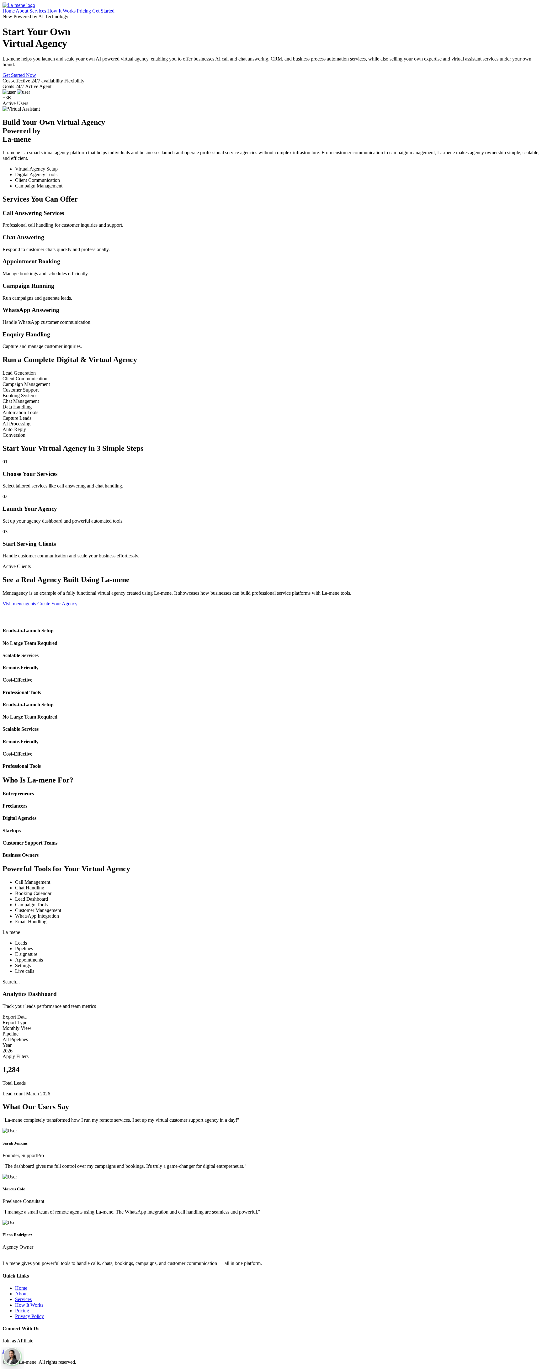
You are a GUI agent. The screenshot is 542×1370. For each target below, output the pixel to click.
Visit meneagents (19, 603)
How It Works (61, 10)
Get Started (103, 10)
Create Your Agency (57, 603)
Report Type (15, 1022)
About (22, 10)
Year (7, 1045)
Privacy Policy (29, 1316)
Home (9, 10)
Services (37, 10)
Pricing (84, 10)
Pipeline (11, 1033)
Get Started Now (19, 75)
